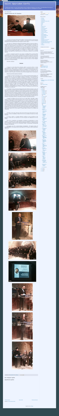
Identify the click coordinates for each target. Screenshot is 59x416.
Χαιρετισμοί (42, 44)
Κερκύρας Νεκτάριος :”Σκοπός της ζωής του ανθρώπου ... (44, 133)
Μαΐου (43, 99)
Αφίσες (42, 23)
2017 (42, 168)
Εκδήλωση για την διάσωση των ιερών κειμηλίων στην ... (44, 161)
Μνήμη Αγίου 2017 (43, 36)
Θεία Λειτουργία (43, 29)
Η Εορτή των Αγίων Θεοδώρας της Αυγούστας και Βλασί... (44, 145)
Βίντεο (42, 24)
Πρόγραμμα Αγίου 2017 (44, 40)
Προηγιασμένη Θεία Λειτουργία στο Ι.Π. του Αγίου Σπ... (44, 125)
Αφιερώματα (43, 22)
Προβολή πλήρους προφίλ (44, 67)
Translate (47, 14)
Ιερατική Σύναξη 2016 (44, 30)
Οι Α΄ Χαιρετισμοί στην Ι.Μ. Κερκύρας (44, 122)
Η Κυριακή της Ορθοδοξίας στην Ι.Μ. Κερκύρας (44, 115)
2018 (42, 89)
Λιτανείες (42, 33)
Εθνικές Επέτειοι (43, 26)
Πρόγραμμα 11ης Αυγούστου (45, 39)
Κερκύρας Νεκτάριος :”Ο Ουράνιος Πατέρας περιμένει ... (44, 153)
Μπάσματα (42, 38)
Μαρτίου (43, 102)
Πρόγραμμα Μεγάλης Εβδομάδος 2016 (46, 41)
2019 (42, 88)
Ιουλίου (43, 97)
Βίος (41, 25)
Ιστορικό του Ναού (43, 31)
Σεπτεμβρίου (44, 94)
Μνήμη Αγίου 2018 (43, 37)
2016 (42, 169)
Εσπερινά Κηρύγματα (44, 28)
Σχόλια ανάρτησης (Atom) (11, 401)
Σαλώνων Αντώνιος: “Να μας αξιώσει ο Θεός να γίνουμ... (44, 119)
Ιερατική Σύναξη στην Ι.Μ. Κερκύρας (44, 165)
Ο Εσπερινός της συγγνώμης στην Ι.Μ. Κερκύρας (44, 129)
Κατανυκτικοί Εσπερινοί (44, 32)
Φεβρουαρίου (44, 103)
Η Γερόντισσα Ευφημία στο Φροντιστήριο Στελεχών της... (44, 141)
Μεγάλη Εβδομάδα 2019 (44, 35)
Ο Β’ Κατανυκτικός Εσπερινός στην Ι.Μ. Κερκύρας (44, 106)
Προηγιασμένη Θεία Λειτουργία (45, 42)
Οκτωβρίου (43, 93)
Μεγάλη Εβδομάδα (43, 34)
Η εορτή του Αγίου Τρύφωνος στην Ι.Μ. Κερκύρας (44, 157)
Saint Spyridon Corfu (17, 4)
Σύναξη (42, 43)
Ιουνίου (43, 98)
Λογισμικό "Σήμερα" (45, 84)
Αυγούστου (43, 96)
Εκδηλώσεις (43, 27)
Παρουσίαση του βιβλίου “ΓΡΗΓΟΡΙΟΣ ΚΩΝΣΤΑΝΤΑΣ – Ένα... (44, 137)
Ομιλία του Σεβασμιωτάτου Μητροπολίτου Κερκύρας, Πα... (44, 111)
